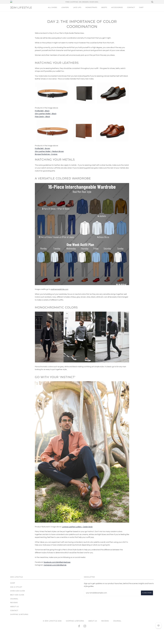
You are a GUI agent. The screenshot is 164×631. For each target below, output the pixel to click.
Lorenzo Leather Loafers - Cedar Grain (77, 527)
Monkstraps (91, 7)
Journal (14, 599)
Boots (104, 7)
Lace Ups (77, 7)
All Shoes (52, 7)
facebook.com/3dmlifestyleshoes (57, 562)
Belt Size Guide (17, 595)
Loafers (65, 7)
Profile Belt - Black (42, 111)
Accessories (117, 7)
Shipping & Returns (19, 614)
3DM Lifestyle (21, 7)
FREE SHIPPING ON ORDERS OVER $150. (82, 2)
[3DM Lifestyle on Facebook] (79, 626)
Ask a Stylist (16, 587)
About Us (14, 606)
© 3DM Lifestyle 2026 (52, 621)
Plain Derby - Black (42, 117)
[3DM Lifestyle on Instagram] (85, 626)
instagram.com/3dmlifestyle (55, 565)
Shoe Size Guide (17, 591)
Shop (12, 583)
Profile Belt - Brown (42, 148)
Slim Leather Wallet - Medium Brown (49, 151)
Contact (131, 7)
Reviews (14, 602)
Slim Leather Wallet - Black (45, 114)
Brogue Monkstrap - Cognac (46, 154)
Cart (141, 7)
